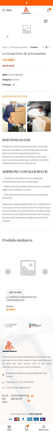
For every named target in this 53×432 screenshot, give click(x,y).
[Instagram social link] (32, 396)
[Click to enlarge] (7, 37)
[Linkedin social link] (29, 400)
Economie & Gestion (19, 47)
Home (5, 47)
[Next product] (49, 47)
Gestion (34, 47)
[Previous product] (43, 47)
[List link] (26, 382)
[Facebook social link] (26, 3)
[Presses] (38, 325)
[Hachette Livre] (14, 325)
